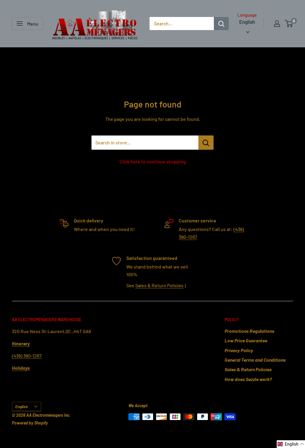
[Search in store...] (206, 142)
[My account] (277, 23)
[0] (289, 23)
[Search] (221, 23)
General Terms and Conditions (255, 360)
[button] (291, 444)
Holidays (21, 368)
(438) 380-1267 (27, 355)
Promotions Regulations (249, 331)
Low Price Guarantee (246, 340)
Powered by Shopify (30, 422)
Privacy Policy (239, 350)
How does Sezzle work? (248, 379)
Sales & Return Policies (159, 285)
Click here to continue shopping (152, 161)
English (21, 406)
